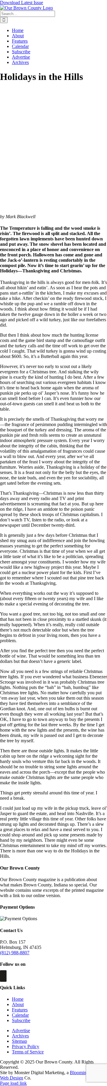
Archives (20, 1035)
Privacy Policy (25, 1046)
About (18, 1004)
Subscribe (21, 1020)
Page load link (13, 1083)
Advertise (21, 1030)
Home (17, 999)
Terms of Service (28, 1051)
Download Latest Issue (21, 2)
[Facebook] (3, 976)
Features (20, 1009)
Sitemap (19, 1041)
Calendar (20, 1015)
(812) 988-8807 (14, 952)
